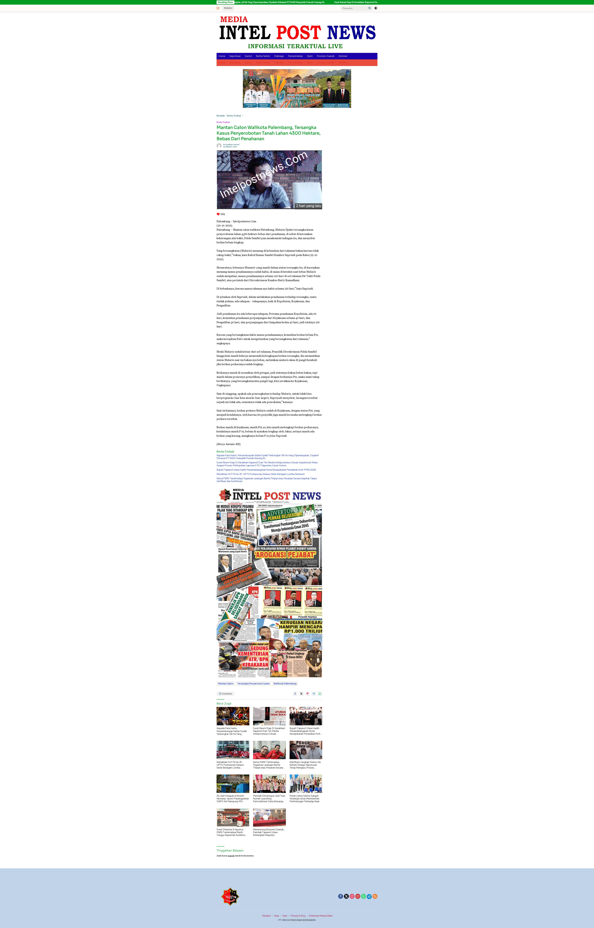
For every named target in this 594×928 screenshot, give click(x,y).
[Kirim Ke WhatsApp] (320, 693)
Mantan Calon (225, 683)
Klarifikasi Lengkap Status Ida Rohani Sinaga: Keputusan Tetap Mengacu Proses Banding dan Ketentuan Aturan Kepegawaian (305, 765)
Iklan (276, 915)
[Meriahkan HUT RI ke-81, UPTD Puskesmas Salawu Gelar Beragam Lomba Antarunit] (233, 750)
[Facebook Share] (295, 693)
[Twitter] (346, 896)
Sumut (248, 56)
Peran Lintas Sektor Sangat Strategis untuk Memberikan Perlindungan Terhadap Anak (304, 798)
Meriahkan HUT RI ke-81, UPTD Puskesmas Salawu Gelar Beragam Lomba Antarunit (261, 474)
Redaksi (228, 8)
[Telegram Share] (313, 693)
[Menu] (219, 8)
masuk (231, 855)
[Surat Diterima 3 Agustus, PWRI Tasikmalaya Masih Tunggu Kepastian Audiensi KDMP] (233, 817)
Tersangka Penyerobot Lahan (253, 683)
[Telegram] (369, 896)
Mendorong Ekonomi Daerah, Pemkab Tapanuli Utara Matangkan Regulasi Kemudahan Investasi (268, 832)
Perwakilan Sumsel (231, 144)
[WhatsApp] (363, 896)
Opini (310, 56)
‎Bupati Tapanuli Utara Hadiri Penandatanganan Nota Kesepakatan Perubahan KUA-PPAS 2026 (266, 469)
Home (221, 56)
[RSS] (374, 896)
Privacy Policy (298, 915)
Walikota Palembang (285, 683)
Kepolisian (235, 56)
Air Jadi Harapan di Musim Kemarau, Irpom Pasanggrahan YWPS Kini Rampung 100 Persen (233, 798)
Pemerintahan (295, 56)
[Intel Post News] (297, 32)
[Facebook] (340, 896)
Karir (284, 915)
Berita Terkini (263, 56)
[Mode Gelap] (375, 8)
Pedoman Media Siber (321, 915)
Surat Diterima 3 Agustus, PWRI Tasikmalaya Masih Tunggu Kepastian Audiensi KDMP (231, 832)
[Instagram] (352, 896)
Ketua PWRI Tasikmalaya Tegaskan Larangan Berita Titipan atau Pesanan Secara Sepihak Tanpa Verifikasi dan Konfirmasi (267, 480)
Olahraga (279, 56)
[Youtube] (357, 896)
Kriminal (343, 56)
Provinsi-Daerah (325, 56)
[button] (370, 8)
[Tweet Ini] (301, 693)
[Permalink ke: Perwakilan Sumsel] (219, 145)
